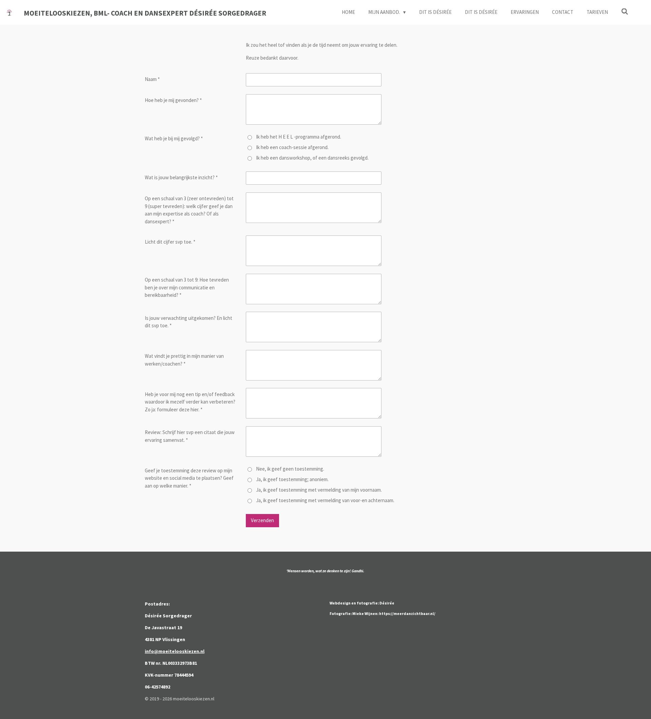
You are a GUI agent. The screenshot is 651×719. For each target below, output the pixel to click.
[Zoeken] (624, 12)
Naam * (152, 79)
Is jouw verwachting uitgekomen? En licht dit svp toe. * (188, 322)
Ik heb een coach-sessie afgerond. (292, 147)
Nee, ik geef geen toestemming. (290, 469)
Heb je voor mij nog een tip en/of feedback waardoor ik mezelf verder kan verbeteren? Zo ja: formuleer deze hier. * (190, 402)
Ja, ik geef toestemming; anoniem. (292, 479)
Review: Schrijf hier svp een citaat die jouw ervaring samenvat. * (190, 436)
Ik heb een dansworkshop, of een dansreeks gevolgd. (312, 158)
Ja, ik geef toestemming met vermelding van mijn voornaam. (319, 490)
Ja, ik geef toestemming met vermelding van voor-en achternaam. (325, 500)
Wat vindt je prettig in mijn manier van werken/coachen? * (184, 360)
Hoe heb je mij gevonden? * (173, 100)
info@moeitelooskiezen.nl (174, 651)
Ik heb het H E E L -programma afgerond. (298, 136)
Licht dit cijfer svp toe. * (170, 242)
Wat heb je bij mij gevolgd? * (174, 138)
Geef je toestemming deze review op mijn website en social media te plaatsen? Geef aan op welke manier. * (189, 478)
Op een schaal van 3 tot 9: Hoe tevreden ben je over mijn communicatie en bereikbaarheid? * (187, 287)
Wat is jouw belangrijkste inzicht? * (181, 177)
